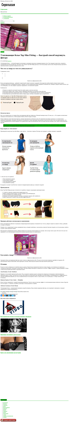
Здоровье (5, 405)
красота (9, 61)
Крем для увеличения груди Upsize (11, 352)
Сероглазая (4, 9)
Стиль (4, 414)
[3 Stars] (10, 291)
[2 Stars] (6, 291)
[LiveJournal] (11, 295)
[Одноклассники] (3, 295)
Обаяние (5, 411)
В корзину (5, 402)
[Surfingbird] (12, 295)
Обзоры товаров (7, 15)
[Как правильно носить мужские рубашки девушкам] (14, 314)
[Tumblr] (14, 295)
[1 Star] (2, 291)
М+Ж (4, 409)
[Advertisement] (11, 377)
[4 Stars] (14, 291)
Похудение (5, 413)
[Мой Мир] (5, 295)
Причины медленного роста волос (11, 334)
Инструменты (6, 407)
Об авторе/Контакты (8, 17)
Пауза (4, 412)
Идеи (4, 406)
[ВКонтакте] (1, 295)
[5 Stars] (18, 291)
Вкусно (5, 403)
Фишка (5, 417)
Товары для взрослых (8, 416)
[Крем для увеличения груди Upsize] (14, 350)
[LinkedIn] (9, 295)
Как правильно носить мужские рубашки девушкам (16, 316)
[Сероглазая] (8, 6)
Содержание (6, 18)
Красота (2, 51)
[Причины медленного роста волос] (14, 332)
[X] (7, 295)
